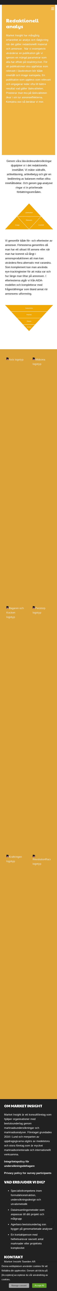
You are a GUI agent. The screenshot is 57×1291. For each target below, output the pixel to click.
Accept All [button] (39, 1285)
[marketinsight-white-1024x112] (17, 8)
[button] (52, 8)
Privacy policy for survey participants (27, 1173)
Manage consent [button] (19, 1285)
